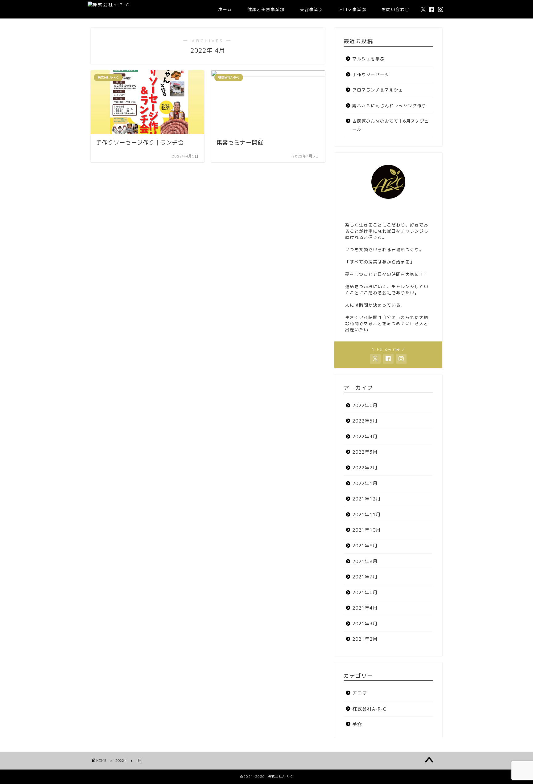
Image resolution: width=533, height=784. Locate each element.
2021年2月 (365, 639)
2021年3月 (365, 623)
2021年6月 (365, 592)
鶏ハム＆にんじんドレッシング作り (389, 105)
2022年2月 (365, 467)
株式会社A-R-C (369, 709)
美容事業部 (311, 9)
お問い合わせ (395, 9)
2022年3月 (365, 452)
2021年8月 (365, 561)
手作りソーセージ (370, 74)
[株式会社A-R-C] (109, 4)
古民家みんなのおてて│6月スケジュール (390, 125)
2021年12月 (366, 499)
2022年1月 (365, 483)
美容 (357, 724)
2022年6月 (365, 405)
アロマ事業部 (352, 9)
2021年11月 (366, 514)
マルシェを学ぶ (368, 59)
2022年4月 (365, 436)
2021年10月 (366, 530)
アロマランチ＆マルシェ (377, 90)
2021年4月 (365, 608)
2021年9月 (365, 545)
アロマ (359, 693)
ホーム (225, 9)
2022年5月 (365, 421)
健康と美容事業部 (265, 9)
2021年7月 (365, 577)
